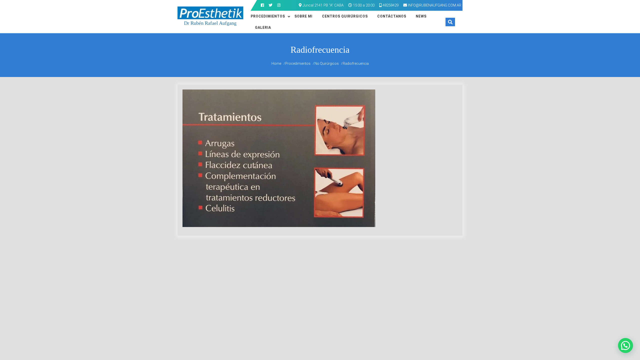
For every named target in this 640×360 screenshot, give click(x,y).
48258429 (390, 5)
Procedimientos (268, 16)
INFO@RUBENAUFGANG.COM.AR (434, 5)
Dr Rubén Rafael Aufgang (210, 23)
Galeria (263, 28)
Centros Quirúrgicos (345, 16)
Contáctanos (391, 16)
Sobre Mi (303, 16)
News (421, 16)
